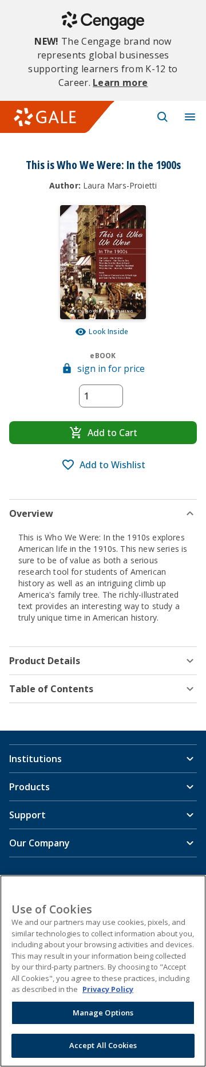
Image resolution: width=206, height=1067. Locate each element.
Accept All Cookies (103, 1045)
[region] (103, 971)
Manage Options (103, 1012)
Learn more (120, 82)
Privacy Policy (107, 989)
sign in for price (111, 368)
